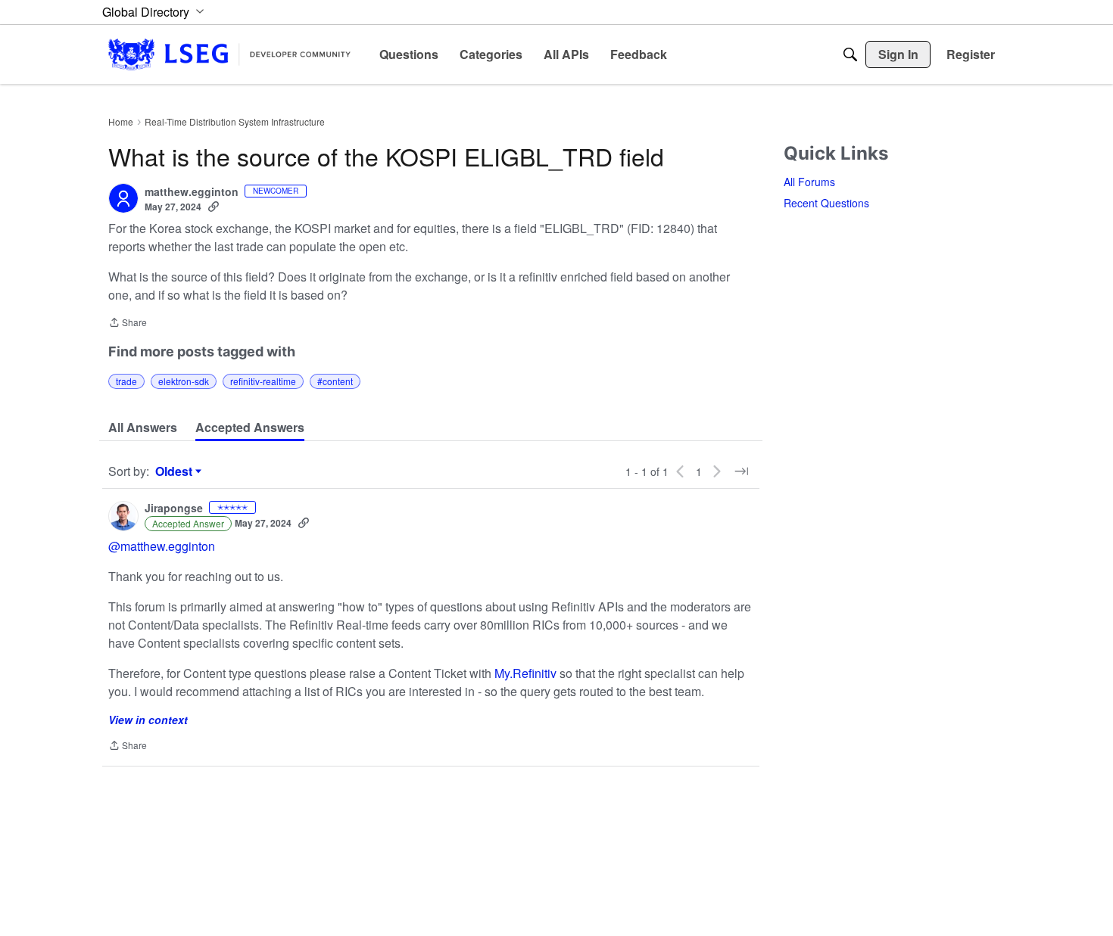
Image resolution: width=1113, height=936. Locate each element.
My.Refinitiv (525, 673)
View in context (148, 719)
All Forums (809, 181)
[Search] (850, 54)
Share (127, 323)
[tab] (142, 427)
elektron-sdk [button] (183, 381)
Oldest (175, 471)
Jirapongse (174, 508)
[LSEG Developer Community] (229, 54)
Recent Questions (826, 202)
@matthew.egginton (161, 546)
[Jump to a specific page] (741, 471)
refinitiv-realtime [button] (263, 381)
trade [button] (126, 381)
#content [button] (335, 381)
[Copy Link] (213, 206)
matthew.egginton (191, 192)
